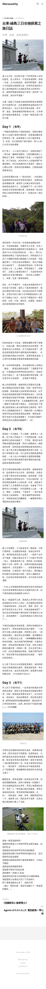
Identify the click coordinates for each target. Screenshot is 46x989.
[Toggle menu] (42, 4)
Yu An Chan (8, 18)
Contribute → (23, 966)
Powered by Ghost (23, 973)
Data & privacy (23, 959)
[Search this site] (38, 4)
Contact (23, 963)
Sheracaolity (10, 3)
